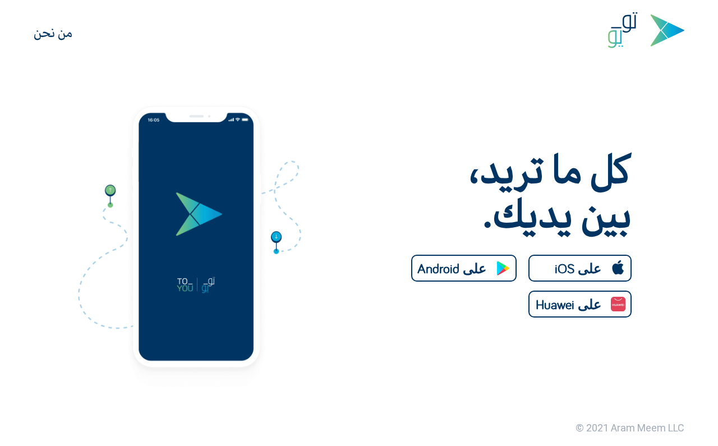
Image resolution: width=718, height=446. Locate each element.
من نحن (53, 32)
